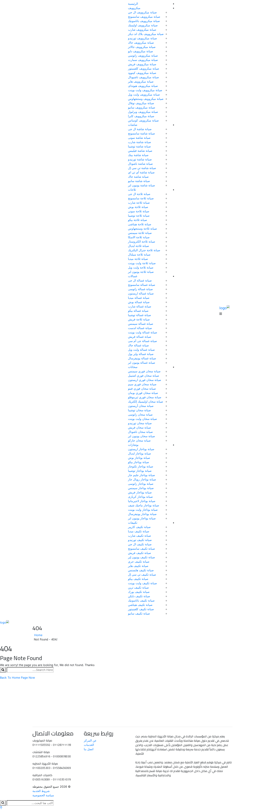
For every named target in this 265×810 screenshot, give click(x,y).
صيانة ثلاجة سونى (138, 211)
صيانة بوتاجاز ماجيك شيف (143, 505)
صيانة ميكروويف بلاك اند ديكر (146, 34)
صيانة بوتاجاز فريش (140, 492)
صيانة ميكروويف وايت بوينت (145, 90)
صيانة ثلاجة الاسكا (139, 237)
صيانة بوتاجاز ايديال (139, 453)
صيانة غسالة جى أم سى (142, 341)
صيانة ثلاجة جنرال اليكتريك (144, 250)
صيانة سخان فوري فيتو (142, 388)
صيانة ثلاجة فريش (139, 319)
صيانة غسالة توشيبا (139, 315)
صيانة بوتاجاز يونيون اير (142, 518)
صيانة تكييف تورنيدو (140, 540)
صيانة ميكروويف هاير (141, 81)
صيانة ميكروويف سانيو (141, 107)
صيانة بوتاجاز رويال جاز (142, 479)
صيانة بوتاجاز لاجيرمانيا (141, 501)
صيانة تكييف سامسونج (141, 548)
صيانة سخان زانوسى (140, 414)
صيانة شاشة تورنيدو (140, 159)
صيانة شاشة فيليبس (140, 150)
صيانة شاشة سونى (139, 137)
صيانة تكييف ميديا (138, 531)
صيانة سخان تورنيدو (140, 423)
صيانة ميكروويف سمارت (143, 60)
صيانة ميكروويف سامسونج (144, 16)
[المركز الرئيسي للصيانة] (224, 307)
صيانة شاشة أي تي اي (141, 172)
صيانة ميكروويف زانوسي (143, 55)
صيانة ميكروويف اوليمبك (143, 25)
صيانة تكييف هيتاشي (140, 605)
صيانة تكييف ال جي (140, 544)
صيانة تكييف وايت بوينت (142, 583)
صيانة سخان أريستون (141, 406)
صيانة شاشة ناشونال (140, 163)
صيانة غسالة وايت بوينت (142, 332)
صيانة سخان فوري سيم (142, 384)
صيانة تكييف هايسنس (141, 570)
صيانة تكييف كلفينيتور (141, 609)
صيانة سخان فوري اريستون (144, 380)
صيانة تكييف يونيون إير (141, 557)
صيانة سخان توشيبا (139, 410)
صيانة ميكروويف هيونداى (143, 86)
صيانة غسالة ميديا (138, 297)
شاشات (132, 125)
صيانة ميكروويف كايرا (141, 116)
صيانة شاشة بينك (138, 155)
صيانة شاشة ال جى (140, 129)
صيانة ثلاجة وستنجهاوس (142, 228)
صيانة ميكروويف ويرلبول (143, 112)
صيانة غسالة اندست (140, 328)
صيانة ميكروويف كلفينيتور (143, 68)
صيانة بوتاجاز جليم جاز (141, 475)
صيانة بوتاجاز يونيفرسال (142, 514)
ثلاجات (132, 189)
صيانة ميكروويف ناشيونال (143, 77)
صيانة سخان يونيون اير (141, 436)
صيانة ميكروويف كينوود (142, 73)
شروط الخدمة (41, 791)
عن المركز (90, 740)
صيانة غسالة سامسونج (141, 285)
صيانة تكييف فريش (139, 553)
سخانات (132, 367)
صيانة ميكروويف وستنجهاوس (146, 99)
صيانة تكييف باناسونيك (141, 600)
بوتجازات (133, 445)
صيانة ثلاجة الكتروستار (141, 241)
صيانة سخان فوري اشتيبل (143, 375)
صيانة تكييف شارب (139, 535)
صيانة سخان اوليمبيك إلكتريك (145, 401)
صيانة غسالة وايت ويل (141, 349)
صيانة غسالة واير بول (141, 354)
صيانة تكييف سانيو (139, 613)
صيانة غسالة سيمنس (140, 323)
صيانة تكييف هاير (138, 566)
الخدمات (89, 745)
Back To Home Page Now (17, 677)
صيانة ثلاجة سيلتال (139, 254)
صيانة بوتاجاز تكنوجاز (140, 466)
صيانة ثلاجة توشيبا (139, 215)
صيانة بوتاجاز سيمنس (141, 488)
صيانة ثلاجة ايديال (138, 246)
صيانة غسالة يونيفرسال (142, 358)
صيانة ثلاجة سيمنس (140, 233)
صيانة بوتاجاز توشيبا (140, 470)
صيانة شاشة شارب (139, 142)
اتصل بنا (88, 749)
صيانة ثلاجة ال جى (139, 194)
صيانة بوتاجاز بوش (139, 458)
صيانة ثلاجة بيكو (137, 220)
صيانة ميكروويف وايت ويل (144, 94)
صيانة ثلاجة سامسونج (141, 198)
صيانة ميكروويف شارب (142, 29)
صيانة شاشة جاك (138, 176)
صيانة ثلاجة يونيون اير (141, 272)
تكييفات (132, 522)
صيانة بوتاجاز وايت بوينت (143, 509)
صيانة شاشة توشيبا (139, 146)
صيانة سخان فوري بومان (143, 393)
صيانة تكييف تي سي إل (142, 574)
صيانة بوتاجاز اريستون (141, 449)
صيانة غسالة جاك (138, 345)
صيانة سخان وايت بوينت (142, 419)
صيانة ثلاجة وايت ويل (140, 267)
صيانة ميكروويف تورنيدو (142, 38)
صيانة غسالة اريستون (141, 293)
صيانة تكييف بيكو (138, 579)
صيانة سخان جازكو (139, 440)
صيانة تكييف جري (138, 561)
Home (37, 635)
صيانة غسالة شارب (139, 306)
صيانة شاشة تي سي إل (142, 168)
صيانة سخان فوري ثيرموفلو (144, 397)
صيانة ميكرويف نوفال (141, 103)
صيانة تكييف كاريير (139, 527)
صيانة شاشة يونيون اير (141, 185)
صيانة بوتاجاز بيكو (138, 462)
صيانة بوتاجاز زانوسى (140, 483)
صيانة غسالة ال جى (140, 280)
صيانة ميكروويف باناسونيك (144, 21)
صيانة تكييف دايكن (139, 596)
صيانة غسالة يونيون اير (141, 362)
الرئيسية (133, 3)
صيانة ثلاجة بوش (138, 207)
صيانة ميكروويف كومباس (143, 120)
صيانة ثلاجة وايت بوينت (142, 263)
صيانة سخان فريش (139, 427)
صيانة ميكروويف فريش (142, 64)
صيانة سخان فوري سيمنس (144, 371)
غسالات (132, 276)
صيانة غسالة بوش (139, 302)
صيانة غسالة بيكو (138, 310)
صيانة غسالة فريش (139, 336)
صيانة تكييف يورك (139, 592)
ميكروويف (134, 8)
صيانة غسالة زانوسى (140, 289)
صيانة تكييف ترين (138, 587)
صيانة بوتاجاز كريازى (140, 496)
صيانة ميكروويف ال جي (142, 12)
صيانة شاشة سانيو (139, 181)
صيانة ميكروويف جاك (141, 42)
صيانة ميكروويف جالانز (142, 47)
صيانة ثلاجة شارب (139, 202)
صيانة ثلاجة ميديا (138, 259)
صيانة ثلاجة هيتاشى (139, 224)
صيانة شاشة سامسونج (141, 133)
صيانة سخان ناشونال (140, 432)
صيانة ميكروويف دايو (140, 51)
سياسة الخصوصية (43, 795)
